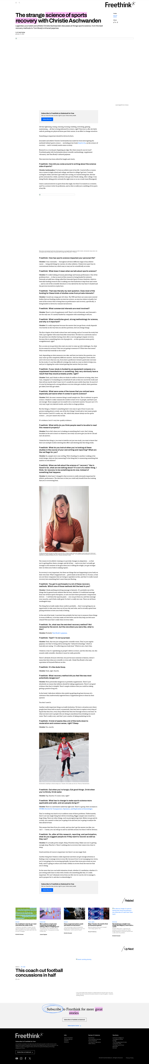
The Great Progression (94, 1042)
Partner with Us (68, 1039)
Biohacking (42, 922)
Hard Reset (91, 1037)
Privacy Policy (129, 1057)
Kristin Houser (20, 934)
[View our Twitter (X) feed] (30, 1058)
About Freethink (68, 1037)
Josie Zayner (43, 934)
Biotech (115, 1048)
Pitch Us (66, 1042)
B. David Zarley (21, 32)
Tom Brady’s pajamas (59, 633)
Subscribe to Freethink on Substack (74, 1019)
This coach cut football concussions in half (39, 972)
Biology (115, 15)
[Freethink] (120, 4)
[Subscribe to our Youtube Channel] (17, 1058)
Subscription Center (73, 1025)
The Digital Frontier (118, 1039)
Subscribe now (47, 119)
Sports (115, 17)
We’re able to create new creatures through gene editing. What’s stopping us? (49, 925)
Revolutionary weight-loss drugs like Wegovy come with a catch (122, 925)
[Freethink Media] (38, 1035)
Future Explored (92, 1040)
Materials (115, 1046)
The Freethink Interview (94, 1039)
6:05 (18, 979)
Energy (114, 1040)
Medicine (114, 922)
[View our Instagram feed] (21, 1058)
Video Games (91, 922)
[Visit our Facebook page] (25, 1058)
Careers (66, 1040)
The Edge (23, 966)
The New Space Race (118, 1045)
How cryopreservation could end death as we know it (73, 924)
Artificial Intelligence (118, 1037)
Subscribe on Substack (24, 1052)
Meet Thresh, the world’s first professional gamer (98, 924)
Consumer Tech (117, 1043)
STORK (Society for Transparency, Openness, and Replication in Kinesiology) (65, 809)
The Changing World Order (120, 1042)
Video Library (91, 1043)
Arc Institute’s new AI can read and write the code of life (26, 924)
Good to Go (82, 143)
